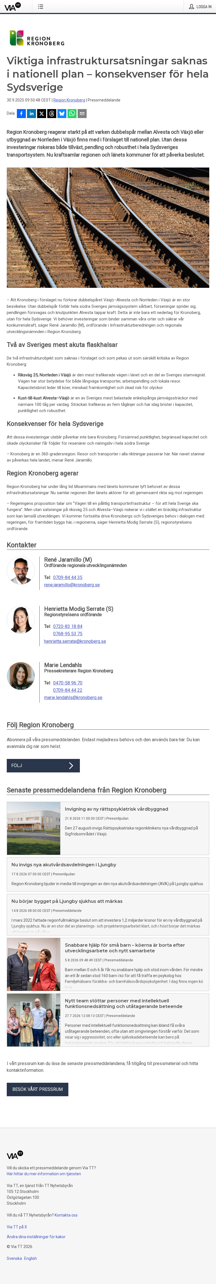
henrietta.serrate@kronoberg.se (75, 641)
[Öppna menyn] (42, 6)
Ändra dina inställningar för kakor (36, 1237)
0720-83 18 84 (67, 626)
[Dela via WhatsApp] (72, 114)
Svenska (14, 1258)
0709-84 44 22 (67, 690)
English (30, 1258)
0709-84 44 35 (67, 577)
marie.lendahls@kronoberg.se (73, 697)
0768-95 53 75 (67, 633)
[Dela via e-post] (82, 114)
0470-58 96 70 (67, 683)
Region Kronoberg (69, 100)
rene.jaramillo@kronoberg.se (72, 584)
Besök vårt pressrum (37, 1089)
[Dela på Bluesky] (61, 114)
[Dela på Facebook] (21, 114)
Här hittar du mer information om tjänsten (44, 1174)
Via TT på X (17, 1227)
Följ (16, 765)
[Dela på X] (41, 114)
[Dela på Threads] (51, 114)
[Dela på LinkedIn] (31, 114)
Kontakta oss (66, 1215)
